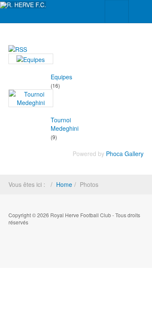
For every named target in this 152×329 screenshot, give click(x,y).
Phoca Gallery (125, 153)
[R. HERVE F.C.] (23, 4)
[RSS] (17, 48)
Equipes (61, 77)
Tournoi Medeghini (65, 124)
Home (64, 184)
